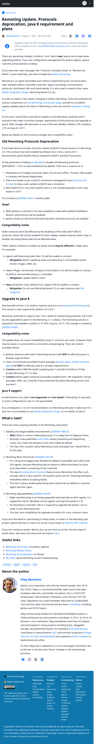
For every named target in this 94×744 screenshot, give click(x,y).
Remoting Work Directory (32, 471)
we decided (37, 162)
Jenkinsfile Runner (78, 628)
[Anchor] (16, 28)
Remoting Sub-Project (17, 546)
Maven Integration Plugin (15, 92)
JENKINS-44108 (44, 456)
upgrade (26, 564)
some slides (43, 438)
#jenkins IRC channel (76, 522)
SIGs (54, 632)
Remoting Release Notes (18, 550)
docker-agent (64, 361)
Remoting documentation (19, 554)
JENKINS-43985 (10, 327)
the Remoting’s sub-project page (44, 102)
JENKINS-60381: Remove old (54, 46)
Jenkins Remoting (61, 74)
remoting (6, 564)
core (34, 564)
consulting (74, 604)
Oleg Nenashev (31, 579)
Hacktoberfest (46, 636)
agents (16, 564)
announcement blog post (75, 305)
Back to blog (11, 12)
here (57, 533)
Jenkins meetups (79, 636)
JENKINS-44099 (42, 493)
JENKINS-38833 (60, 431)
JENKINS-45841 (26, 198)
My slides (11, 557)
